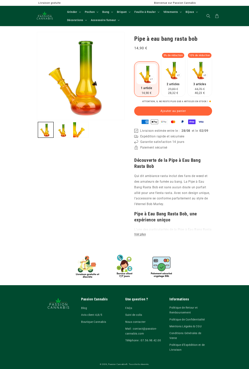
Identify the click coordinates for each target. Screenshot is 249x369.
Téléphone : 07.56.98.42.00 (143, 340)
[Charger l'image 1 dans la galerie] (45, 130)
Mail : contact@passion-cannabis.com (141, 331)
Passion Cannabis (117, 364)
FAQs (128, 308)
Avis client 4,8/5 (91, 314)
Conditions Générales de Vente (185, 336)
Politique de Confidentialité (187, 319)
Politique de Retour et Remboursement (183, 310)
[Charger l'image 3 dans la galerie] (81, 130)
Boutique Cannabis (93, 321)
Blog (84, 308)
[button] (73, 12)
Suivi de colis (133, 314)
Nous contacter (135, 321)
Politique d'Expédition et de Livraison (187, 347)
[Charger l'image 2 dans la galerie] (63, 130)
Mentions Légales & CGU (185, 326)
